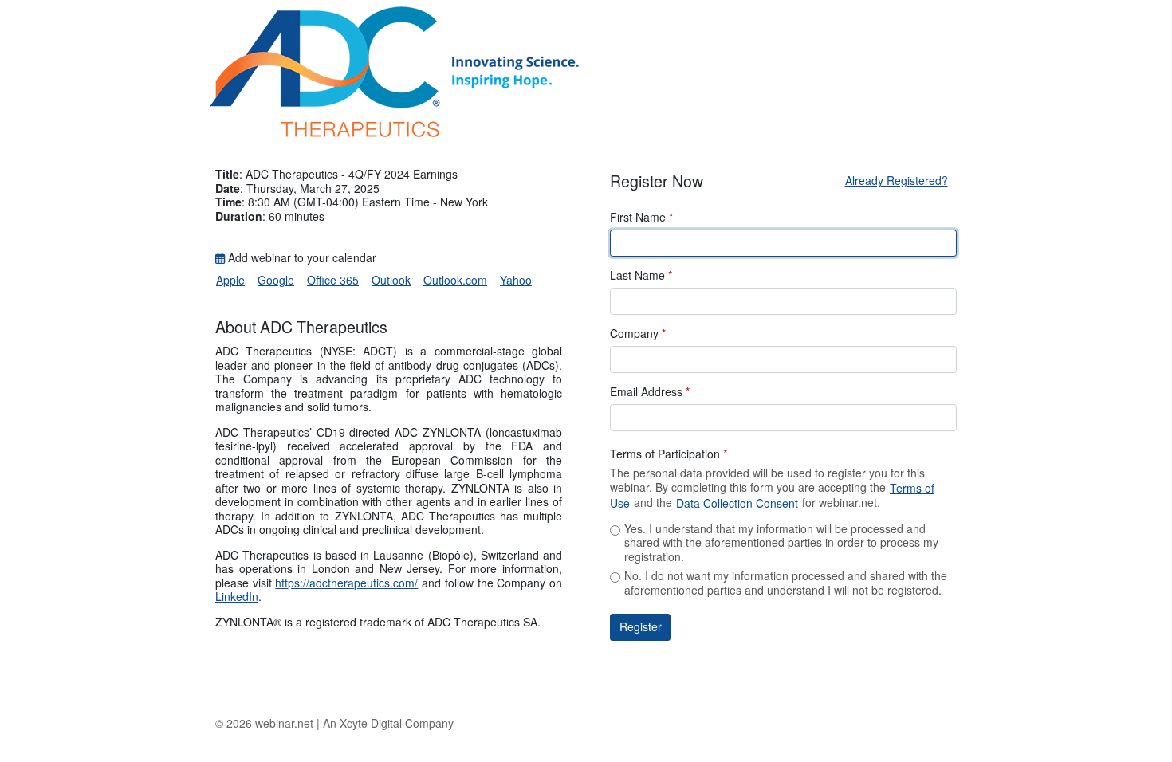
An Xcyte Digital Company (388, 723)
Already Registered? (896, 180)
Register (640, 626)
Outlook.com (455, 280)
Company (638, 334)
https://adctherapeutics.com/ (346, 583)
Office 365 (333, 280)
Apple (230, 280)
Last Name (641, 276)
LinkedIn (236, 596)
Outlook (391, 280)
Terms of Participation (668, 454)
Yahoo (516, 280)
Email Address (650, 392)
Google (276, 280)
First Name (641, 217)
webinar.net (284, 723)
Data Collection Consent (737, 503)
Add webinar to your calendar (300, 258)
